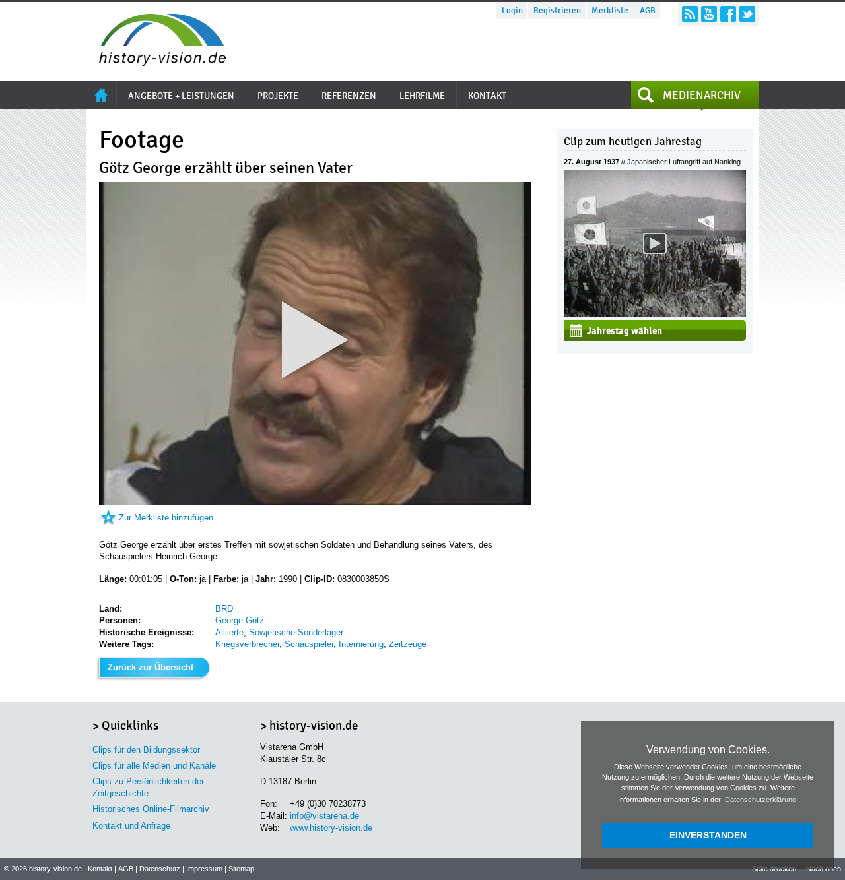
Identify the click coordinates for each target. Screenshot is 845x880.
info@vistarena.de (324, 816)
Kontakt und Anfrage (131, 826)
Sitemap (241, 869)
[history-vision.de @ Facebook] (728, 14)
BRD (224, 608)
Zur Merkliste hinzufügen (166, 517)
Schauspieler (309, 644)
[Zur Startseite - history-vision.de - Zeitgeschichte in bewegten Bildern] (156, 62)
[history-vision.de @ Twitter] (747, 14)
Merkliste (610, 10)
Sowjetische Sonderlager (296, 632)
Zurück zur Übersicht (150, 667)
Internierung (361, 644)
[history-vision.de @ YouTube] (709, 14)
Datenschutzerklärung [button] (760, 799)
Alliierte (229, 632)
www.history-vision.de (331, 828)
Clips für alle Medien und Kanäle (154, 765)
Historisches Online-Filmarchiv (150, 809)
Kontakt (100, 869)
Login (512, 10)
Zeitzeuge (407, 644)
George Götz (239, 620)
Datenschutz (159, 869)
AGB (648, 10)
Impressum (204, 869)
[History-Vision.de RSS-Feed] (690, 14)
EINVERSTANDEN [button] (708, 835)
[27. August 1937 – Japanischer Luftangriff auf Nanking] (655, 314)
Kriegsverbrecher (247, 644)
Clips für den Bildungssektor (146, 750)
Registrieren (557, 10)
